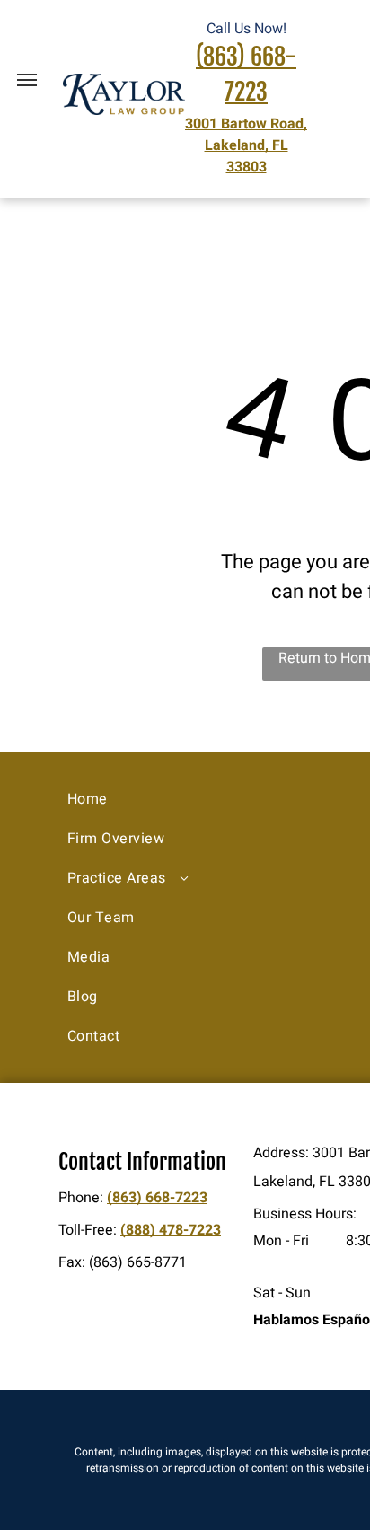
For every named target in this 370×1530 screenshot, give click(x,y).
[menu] (27, 80)
